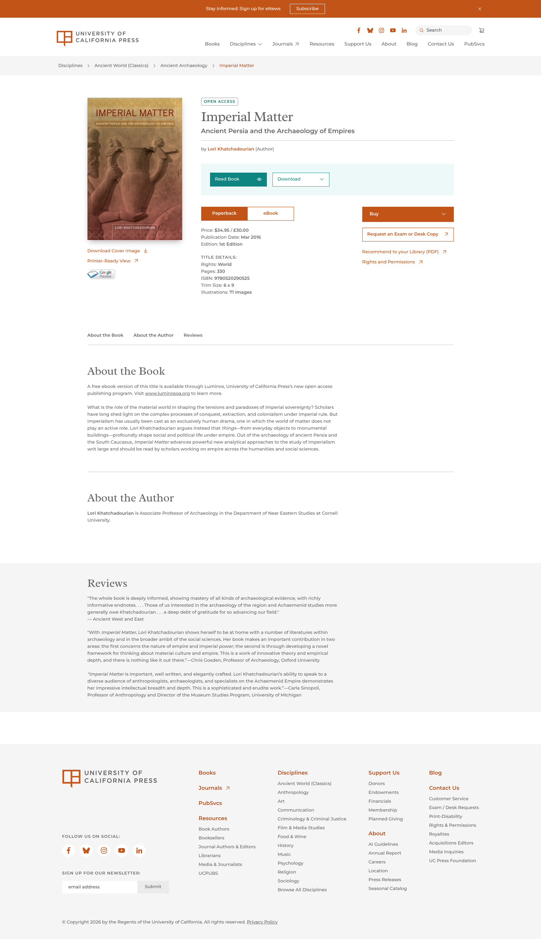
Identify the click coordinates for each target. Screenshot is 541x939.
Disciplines (70, 65)
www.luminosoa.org (167, 393)
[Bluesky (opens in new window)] (370, 30)
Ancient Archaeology (183, 65)
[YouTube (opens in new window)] (393, 30)
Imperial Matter (236, 65)
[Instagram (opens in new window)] (381, 30)
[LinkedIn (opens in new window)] (404, 30)
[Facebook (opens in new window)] (359, 30)
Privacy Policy (262, 922)
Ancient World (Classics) (121, 65)
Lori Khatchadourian (230, 149)
